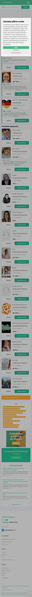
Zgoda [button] (16, 47)
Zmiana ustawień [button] (16, 52)
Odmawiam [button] (16, 50)
